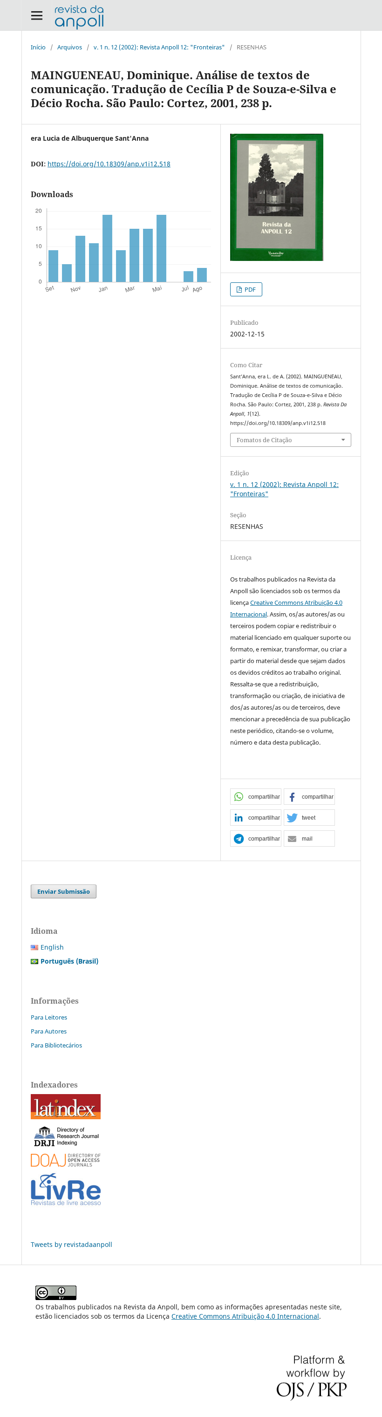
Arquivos (69, 47)
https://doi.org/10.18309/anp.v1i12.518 (109, 163)
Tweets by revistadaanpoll (71, 1244)
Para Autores (49, 1031)
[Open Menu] (36, 15)
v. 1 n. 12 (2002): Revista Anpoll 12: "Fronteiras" (159, 47)
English (52, 947)
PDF (249, 289)
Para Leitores (49, 1017)
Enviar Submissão (63, 891)
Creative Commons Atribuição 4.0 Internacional (245, 1316)
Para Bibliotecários (56, 1045)
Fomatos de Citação (264, 440)
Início (38, 47)
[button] (256, 797)
